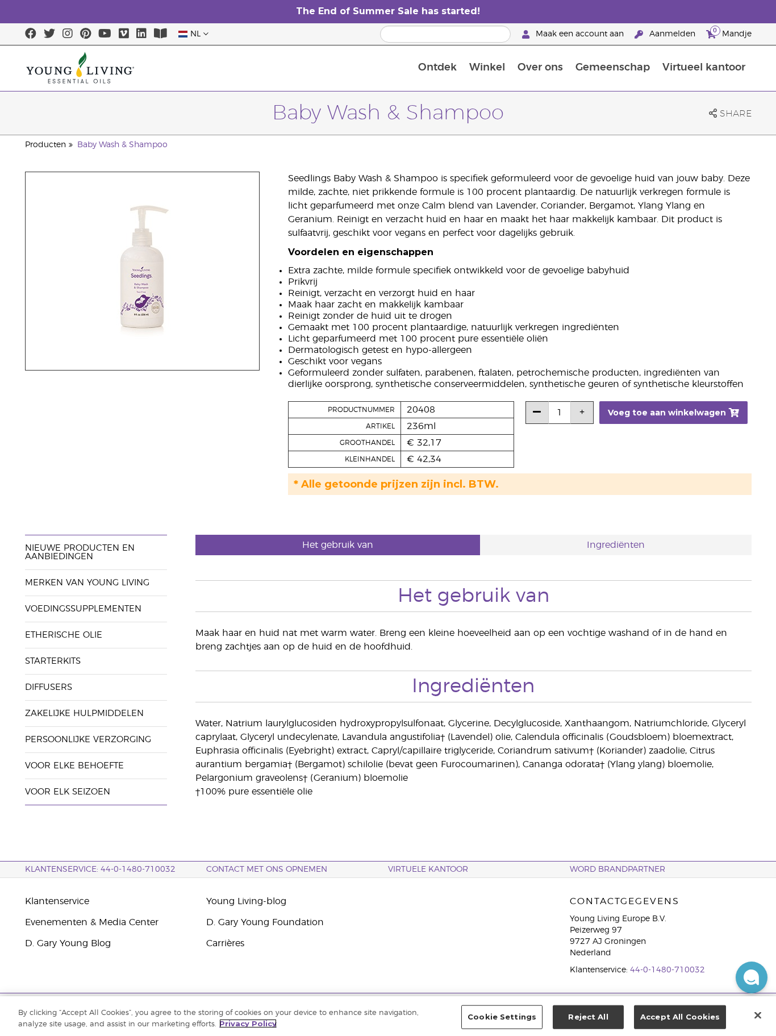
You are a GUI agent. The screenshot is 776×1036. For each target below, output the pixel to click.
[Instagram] (67, 34)
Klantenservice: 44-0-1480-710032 (100, 869)
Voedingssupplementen (83, 609)
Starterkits (53, 661)
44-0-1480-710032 (667, 970)
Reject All (588, 1016)
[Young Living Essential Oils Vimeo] (124, 34)
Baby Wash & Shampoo (122, 145)
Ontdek (437, 68)
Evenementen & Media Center (91, 922)
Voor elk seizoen (67, 792)
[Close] (757, 1014)
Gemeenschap (612, 68)
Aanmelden (672, 34)
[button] (751, 977)
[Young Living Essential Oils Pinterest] (85, 34)
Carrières (225, 943)
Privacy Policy (248, 1023)
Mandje (732, 32)
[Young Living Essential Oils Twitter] (49, 34)
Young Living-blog (246, 901)
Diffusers (48, 687)
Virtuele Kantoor (428, 869)
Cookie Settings (502, 1016)
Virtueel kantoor (703, 68)
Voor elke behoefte (74, 766)
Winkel (487, 68)
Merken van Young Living (87, 583)
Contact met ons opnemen (266, 869)
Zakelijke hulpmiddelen (84, 713)
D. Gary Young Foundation (265, 922)
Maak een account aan (579, 34)
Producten (45, 145)
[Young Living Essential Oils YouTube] (104, 34)
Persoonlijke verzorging (88, 739)
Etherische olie (63, 635)
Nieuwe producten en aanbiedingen (80, 552)
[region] (388, 1016)
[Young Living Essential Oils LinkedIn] (141, 34)
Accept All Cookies (680, 1016)
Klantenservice (57, 901)
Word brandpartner (617, 869)
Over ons (540, 68)
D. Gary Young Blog (68, 943)
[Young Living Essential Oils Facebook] (30, 34)
